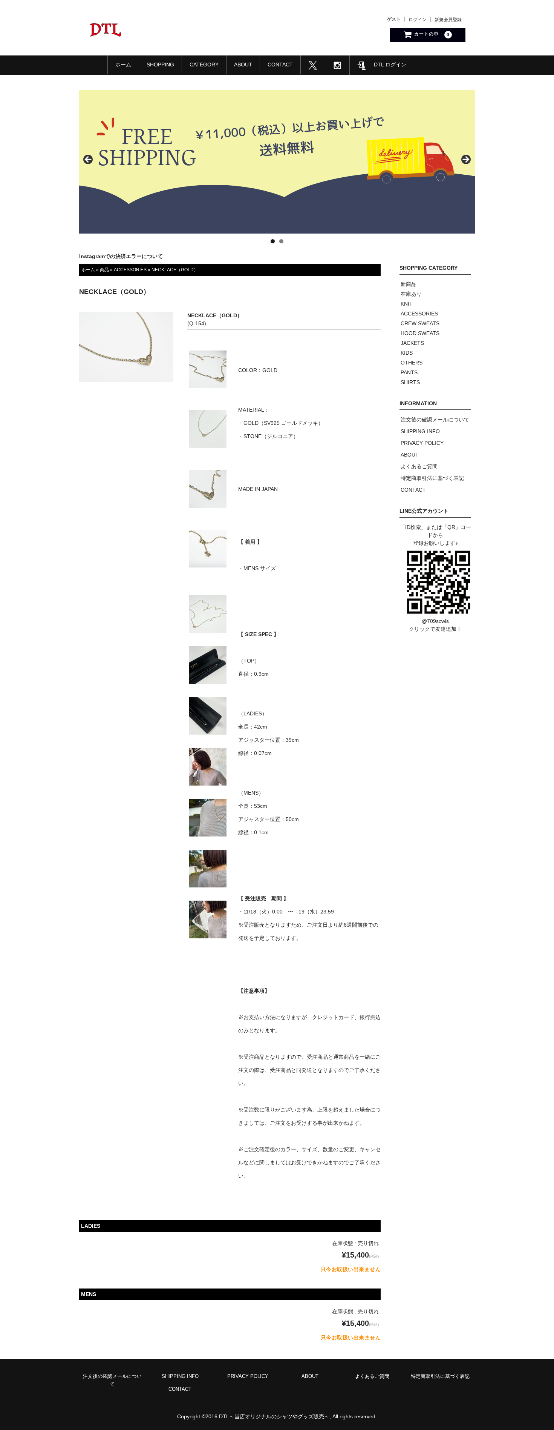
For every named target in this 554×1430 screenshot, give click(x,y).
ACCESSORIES (130, 269)
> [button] (465, 160)
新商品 (408, 284)
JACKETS (412, 343)
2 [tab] (281, 241)
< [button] (88, 160)
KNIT (407, 304)
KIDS (407, 353)
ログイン (418, 19)
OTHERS (411, 363)
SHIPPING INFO (420, 431)
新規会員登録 (448, 19)
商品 (104, 269)
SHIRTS (410, 382)
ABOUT (243, 65)
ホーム (123, 65)
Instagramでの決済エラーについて (121, 256)
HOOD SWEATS (420, 333)
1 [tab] (273, 241)
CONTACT (280, 65)
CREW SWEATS (420, 323)
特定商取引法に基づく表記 (432, 478)
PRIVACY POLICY (422, 443)
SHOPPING (160, 65)
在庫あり (411, 294)
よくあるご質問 (419, 466)
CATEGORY (204, 65)
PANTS (409, 372)
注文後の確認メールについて (435, 420)
